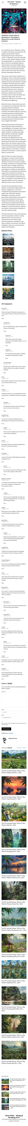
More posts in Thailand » (21, 747)
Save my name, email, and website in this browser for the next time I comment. (14, 724)
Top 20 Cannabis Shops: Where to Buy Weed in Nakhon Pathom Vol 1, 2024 (13, 1036)
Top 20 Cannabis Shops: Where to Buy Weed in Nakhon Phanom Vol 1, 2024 (13, 877)
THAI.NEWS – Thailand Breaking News (14, 1117)
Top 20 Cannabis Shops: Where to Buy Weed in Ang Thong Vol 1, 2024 (13, 798)
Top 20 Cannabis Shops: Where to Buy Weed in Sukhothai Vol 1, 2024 (13, 982)
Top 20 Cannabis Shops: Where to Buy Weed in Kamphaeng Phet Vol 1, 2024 (13, 955)
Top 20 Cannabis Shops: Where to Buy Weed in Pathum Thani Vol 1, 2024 (13, 903)
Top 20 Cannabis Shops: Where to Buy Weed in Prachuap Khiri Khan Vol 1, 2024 (13, 1009)
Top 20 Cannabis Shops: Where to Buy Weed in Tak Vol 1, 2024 (13, 824)
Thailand (10, 733)
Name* (3, 709)
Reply (3, 318)
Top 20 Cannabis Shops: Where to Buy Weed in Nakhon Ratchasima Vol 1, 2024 (14, 929)
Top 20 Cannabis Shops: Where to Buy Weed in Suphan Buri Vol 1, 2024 (13, 771)
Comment (3, 691)
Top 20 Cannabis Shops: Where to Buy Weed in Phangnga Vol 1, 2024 (13, 850)
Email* (3, 715)
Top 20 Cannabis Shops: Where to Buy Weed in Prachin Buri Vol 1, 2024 (13, 1062)
